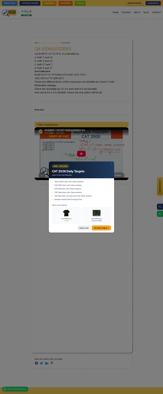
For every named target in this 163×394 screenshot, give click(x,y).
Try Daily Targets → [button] (101, 228)
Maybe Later (84, 228)
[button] (112, 164)
